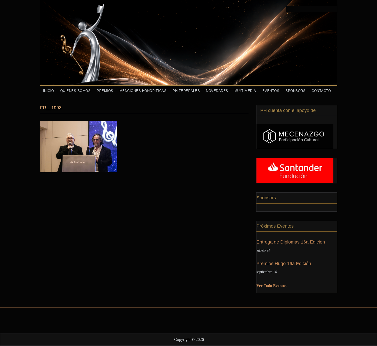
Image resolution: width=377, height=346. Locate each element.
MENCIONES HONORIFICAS (143, 91)
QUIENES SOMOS (75, 91)
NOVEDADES (217, 91)
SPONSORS (295, 91)
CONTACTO (321, 91)
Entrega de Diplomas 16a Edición (290, 242)
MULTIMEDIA (245, 91)
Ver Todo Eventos (271, 286)
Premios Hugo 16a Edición (283, 263)
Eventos (271, 91)
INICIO (48, 91)
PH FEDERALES (186, 91)
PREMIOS (105, 91)
